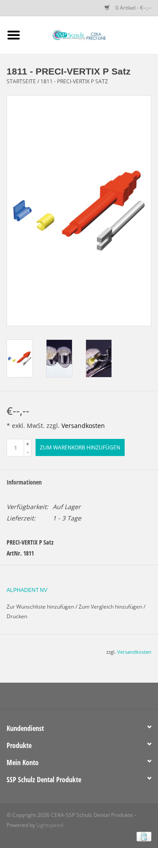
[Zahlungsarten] (142, 836)
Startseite (21, 81)
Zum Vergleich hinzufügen (111, 606)
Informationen (24, 482)
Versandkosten (83, 425)
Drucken (17, 616)
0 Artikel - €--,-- (132, 7)
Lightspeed (49, 825)
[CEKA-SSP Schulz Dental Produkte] (92, 34)
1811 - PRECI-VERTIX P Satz (74, 81)
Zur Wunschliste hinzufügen (40, 606)
